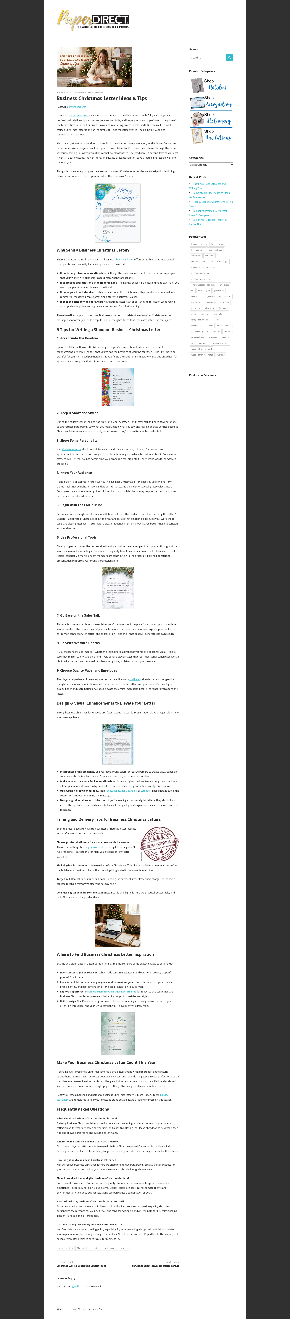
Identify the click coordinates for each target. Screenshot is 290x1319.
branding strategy (199, 243)
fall (192, 290)
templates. (213, 337)
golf (208, 290)
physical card (95, 847)
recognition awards (199, 319)
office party (223, 308)
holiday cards (110, 1248)
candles (132, 791)
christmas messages (219, 261)
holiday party (196, 302)
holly (124, 791)
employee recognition (200, 279)
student (209, 325)
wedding (225, 337)
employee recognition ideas (203, 284)
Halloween (196, 296)
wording (124, 1248)
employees (224, 284)
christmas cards (198, 261)
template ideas (197, 337)
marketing (195, 308)
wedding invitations (199, 342)
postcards (205, 313)
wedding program (220, 342)
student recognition (199, 331)
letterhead (224, 302)
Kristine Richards (77, 107)
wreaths (146, 791)
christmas (209, 255)
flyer (200, 290)
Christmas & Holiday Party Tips (89, 92)
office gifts (209, 308)
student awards (224, 325)
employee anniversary (200, 273)
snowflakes (113, 791)
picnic (193, 313)
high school (210, 296)
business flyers (215, 249)
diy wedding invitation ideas (203, 267)
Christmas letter (79, 115)
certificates (196, 255)
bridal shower (217, 243)
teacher (227, 331)
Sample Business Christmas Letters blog (111, 991)
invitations (211, 302)
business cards (198, 249)
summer (216, 331)
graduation (219, 290)
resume (216, 319)
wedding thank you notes (202, 354)
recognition (219, 313)
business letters (66, 1248)
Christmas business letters (88, 1248)
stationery (135, 679)
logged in (75, 1286)
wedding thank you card (201, 348)
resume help (196, 325)
